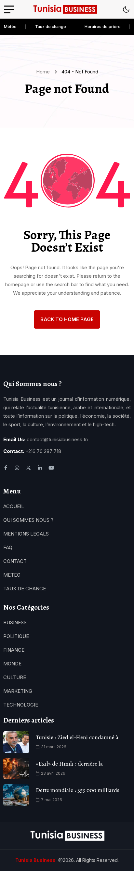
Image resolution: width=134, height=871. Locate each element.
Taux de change (50, 26)
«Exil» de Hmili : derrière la (69, 764)
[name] (65, 9)
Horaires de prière (103, 26)
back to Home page (67, 319)
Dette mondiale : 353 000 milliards (77, 790)
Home (44, 72)
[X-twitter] (28, 467)
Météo (10, 26)
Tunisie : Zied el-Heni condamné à (77, 737)
